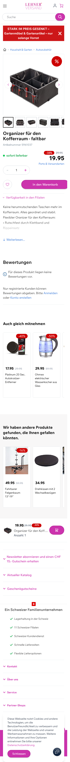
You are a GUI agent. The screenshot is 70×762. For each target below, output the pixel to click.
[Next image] (59, 84)
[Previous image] (8, 84)
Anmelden (50, 293)
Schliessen (19, 753)
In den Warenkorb (45, 184)
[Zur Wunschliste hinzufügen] (7, 184)
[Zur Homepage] (4, 49)
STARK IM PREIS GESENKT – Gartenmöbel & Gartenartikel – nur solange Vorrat (28, 33)
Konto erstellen (20, 297)
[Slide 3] (32, 122)
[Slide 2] (20, 122)
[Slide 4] (43, 122)
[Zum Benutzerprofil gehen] (55, 5)
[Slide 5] (55, 122)
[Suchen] (60, 17)
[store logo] (33, 6)
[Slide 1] (8, 122)
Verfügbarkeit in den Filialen (25, 197)
